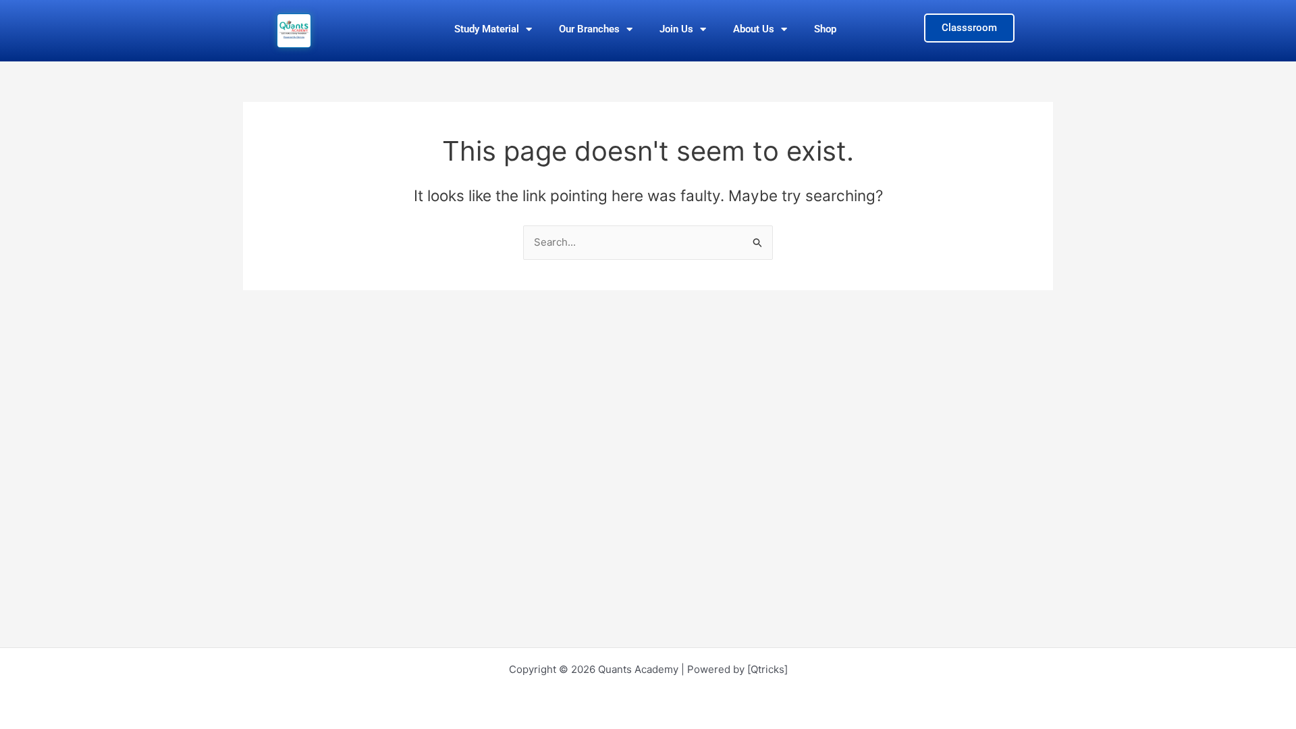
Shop (825, 29)
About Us (753, 29)
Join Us (676, 29)
